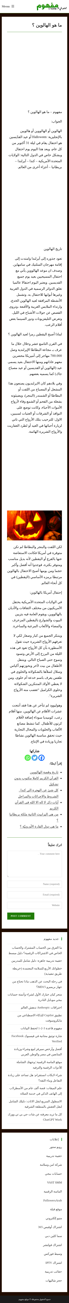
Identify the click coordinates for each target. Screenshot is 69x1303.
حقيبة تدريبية (54, 1156)
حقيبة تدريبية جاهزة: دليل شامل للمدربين (36, 960)
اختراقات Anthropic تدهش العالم (41, 1007)
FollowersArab (52, 1200)
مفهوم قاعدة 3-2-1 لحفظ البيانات (41, 1028)
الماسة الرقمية (53, 1191)
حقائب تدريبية (53, 1271)
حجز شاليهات (53, 1280)
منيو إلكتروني (54, 1218)
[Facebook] (41, 758)
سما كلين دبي (53, 1236)
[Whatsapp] (28, 758)
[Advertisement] (34, 208)
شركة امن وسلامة (51, 1164)
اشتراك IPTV (53, 1262)
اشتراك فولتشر (52, 1245)
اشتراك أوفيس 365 (50, 1227)
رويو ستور (56, 1147)
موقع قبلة (56, 1209)
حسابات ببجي (53, 1173)
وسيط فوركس (53, 1253)
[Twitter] (34, 758)
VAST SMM (54, 1182)
